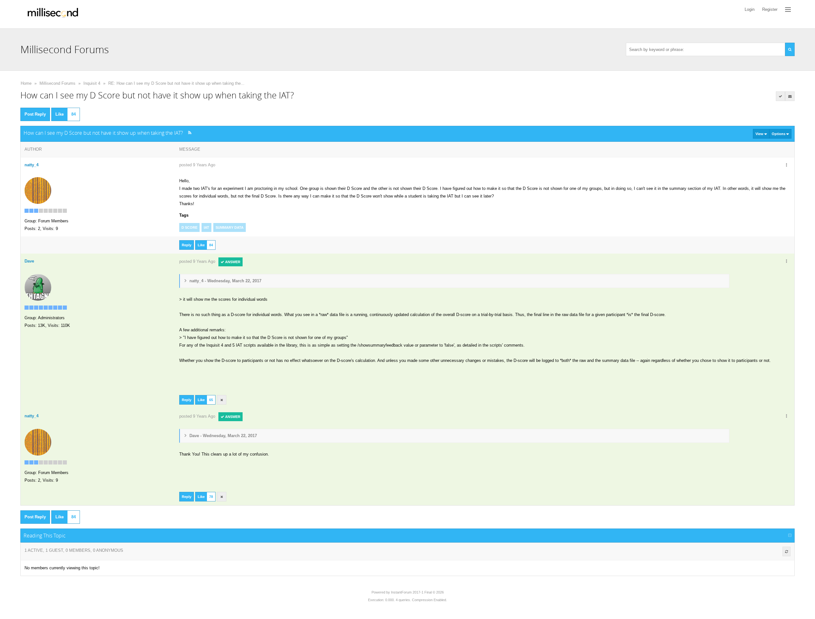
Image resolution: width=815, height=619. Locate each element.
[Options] (786, 165)
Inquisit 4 (91, 83)
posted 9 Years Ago (197, 164)
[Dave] (38, 286)
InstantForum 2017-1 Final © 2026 (417, 592)
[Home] (52, 14)
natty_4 (32, 164)
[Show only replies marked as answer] (780, 96)
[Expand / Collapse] (789, 535)
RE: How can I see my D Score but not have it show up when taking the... (176, 83)
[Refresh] (786, 551)
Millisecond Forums (57, 83)
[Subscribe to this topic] (790, 96)
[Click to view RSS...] (189, 132)
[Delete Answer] (221, 400)
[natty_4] (38, 190)
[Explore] (788, 9)
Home (26, 83)
